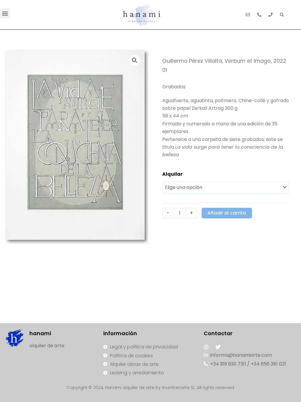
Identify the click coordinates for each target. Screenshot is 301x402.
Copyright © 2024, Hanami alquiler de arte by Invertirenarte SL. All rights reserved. (150, 388)
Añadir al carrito (227, 213)
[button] (5, 13)
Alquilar (172, 174)
